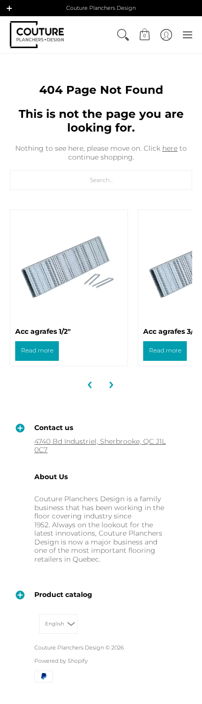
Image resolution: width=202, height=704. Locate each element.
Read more (37, 350)
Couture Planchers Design (69, 648)
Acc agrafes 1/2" (43, 331)
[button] (9, 8)
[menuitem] (123, 34)
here (169, 148)
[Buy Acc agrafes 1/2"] (69, 269)
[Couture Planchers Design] (37, 34)
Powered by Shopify (61, 661)
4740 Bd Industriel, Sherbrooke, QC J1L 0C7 (100, 446)
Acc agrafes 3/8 (170, 331)
